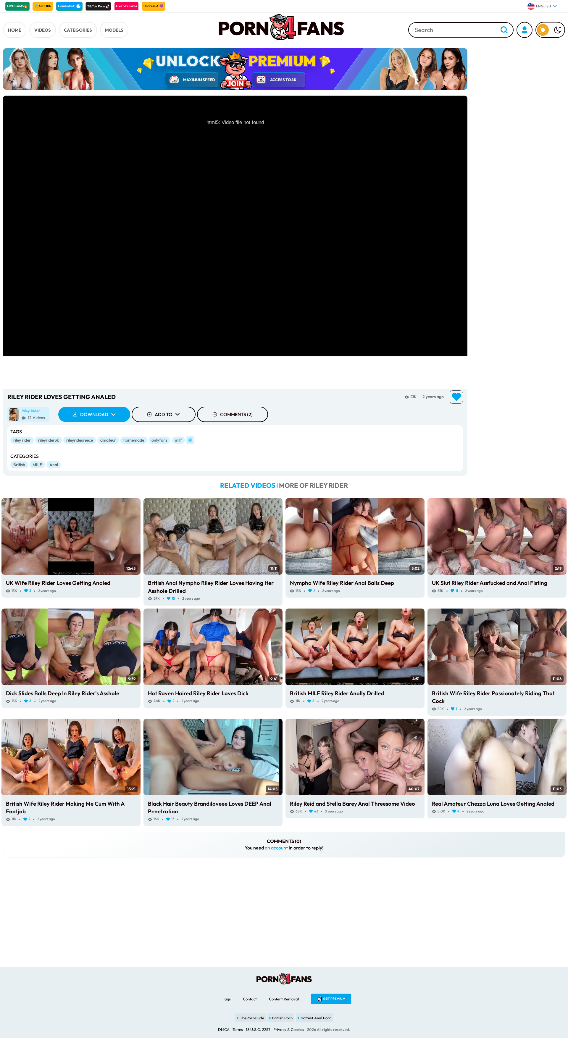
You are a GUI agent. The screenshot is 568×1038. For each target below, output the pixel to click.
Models (114, 30)
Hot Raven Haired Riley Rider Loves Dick (198, 693)
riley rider (22, 440)
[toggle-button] (550, 30)
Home (14, 30)
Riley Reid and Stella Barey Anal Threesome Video (352, 803)
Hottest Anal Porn (316, 1018)
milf (178, 440)
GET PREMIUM (334, 999)
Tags (227, 999)
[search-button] (504, 30)
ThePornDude (252, 1018)
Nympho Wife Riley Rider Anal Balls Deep (342, 582)
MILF (37, 464)
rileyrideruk (48, 440)
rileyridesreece (79, 440)
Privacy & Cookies (288, 1029)
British (19, 464)
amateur (108, 440)
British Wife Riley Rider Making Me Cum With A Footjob (65, 807)
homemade (133, 440)
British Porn (282, 1018)
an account (276, 848)
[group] (28, 414)
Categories (78, 30)
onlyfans (159, 440)
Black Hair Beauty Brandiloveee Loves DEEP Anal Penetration (209, 807)
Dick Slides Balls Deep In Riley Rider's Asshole (62, 693)
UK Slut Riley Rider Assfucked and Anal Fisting (489, 582)
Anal (53, 464)
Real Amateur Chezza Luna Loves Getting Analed (493, 803)
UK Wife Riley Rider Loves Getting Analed (58, 582)
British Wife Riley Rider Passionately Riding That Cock (493, 697)
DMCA (224, 1029)
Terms (238, 1029)
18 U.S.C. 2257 (258, 1029)
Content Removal (284, 999)
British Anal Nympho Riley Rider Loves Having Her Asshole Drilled (211, 586)
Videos (42, 30)
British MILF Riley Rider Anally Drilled (337, 693)
